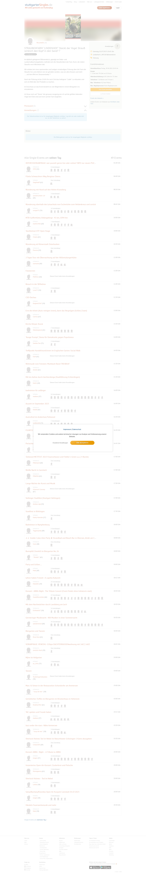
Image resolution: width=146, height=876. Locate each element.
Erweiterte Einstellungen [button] (60, 443)
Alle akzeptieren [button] (82, 443)
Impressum (67, 429)
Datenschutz (76, 429)
